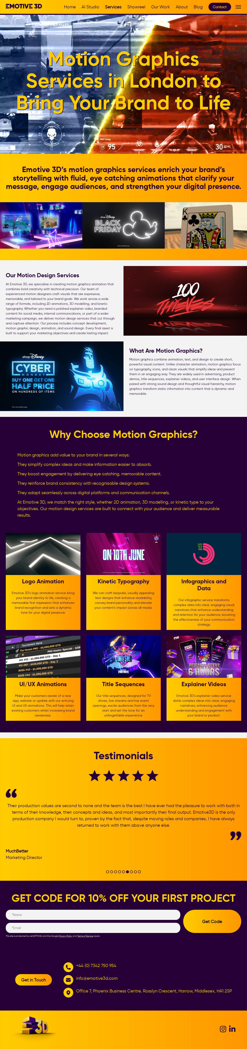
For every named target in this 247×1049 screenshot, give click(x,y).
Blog (198, 6)
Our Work (160, 6)
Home (70, 6)
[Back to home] (24, 7)
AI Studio (90, 6)
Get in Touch (33, 979)
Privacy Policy (65, 936)
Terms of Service (85, 936)
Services (113, 6)
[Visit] (223, 1032)
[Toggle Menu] (238, 7)
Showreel (136, 6)
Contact (220, 7)
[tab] (107, 871)
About (182, 6)
